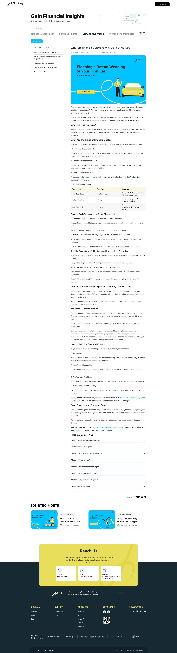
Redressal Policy (130, 650)
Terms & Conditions (120, 650)
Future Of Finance (68, 34)
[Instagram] (142, 497)
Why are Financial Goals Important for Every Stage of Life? (47, 58)
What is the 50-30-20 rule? (80, 486)
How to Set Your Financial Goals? (44, 63)
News (33, 615)
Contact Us (59, 612)
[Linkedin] (137, 497)
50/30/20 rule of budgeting (134, 397)
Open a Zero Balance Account (106, 427)
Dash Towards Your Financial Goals (45, 67)
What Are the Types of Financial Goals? (46, 52)
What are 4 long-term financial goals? (84, 480)
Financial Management (42, 34)
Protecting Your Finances (121, 34)
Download (162, 4)
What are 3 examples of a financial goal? (85, 440)
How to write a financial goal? (81, 447)
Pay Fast (81, 626)
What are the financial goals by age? (84, 473)
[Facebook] (134, 497)
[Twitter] (139, 497)
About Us (34, 612)
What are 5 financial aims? (80, 460)
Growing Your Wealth (93, 34)
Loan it (80, 623)
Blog (32, 619)
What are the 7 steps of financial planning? (86, 453)
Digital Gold (36, 41)
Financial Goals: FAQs (40, 72)
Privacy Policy (139, 650)
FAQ (56, 615)
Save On (81, 612)
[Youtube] (145, 497)
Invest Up (81, 619)
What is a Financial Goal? (41, 48)
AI (78, 615)
